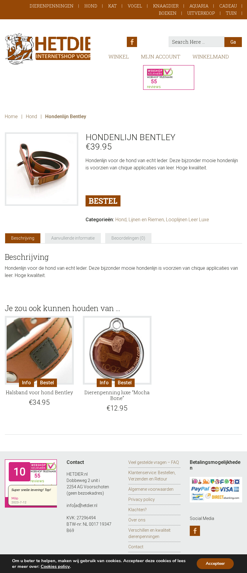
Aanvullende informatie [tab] (73, 238)
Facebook (132, 42)
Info (26, 383)
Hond (90, 6)
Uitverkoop (201, 13)
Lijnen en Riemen (146, 219)
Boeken (168, 13)
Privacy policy (141, 499)
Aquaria (198, 6)
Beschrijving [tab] (22, 238)
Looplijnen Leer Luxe (187, 219)
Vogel (135, 6)
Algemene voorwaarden (151, 489)
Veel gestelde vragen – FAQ (153, 462)
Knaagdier (166, 6)
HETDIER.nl (47, 48)
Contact (135, 546)
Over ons (136, 520)
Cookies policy (55, 566)
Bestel (103, 201)
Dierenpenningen (51, 6)
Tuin (231, 13)
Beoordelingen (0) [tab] (128, 238)
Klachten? (137, 509)
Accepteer (215, 563)
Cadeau (228, 6)
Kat (112, 6)
